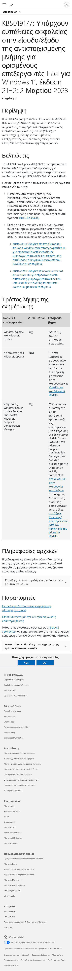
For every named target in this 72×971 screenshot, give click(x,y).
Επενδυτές (8, 927)
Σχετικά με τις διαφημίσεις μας (33, 960)
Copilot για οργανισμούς (14, 679)
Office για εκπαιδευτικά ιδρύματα (18, 774)
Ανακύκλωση (9, 732)
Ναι (26, 662)
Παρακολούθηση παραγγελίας (16, 727)
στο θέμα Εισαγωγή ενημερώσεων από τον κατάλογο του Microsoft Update (58, 525)
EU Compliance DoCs (56, 960)
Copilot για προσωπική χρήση (16, 685)
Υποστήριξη (10, 11)
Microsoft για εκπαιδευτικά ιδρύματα (19, 753)
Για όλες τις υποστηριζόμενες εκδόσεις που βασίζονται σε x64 (34, 582)
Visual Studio (9, 896)
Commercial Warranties (13, 738)
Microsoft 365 (9, 690)
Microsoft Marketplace (13, 880)
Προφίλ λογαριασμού (12, 711)
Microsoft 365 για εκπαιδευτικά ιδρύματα (21, 769)
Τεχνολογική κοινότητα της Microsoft (19, 874)
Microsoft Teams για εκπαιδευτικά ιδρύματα (22, 764)
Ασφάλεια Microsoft (12, 811)
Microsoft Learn (10, 864)
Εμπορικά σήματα (11, 960)
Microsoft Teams (11, 843)
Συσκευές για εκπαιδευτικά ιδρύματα (19, 758)
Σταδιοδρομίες (10, 911)
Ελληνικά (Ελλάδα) (16, 937)
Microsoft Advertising (12, 832)
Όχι (45, 662)
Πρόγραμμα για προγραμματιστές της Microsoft (23, 858)
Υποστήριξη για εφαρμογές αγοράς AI (19, 869)
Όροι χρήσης (57, 955)
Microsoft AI (9, 806)
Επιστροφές (9, 721)
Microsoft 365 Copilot (13, 838)
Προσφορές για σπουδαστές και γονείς (20, 785)
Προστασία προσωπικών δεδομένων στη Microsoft (25, 922)
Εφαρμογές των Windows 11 (15, 695)
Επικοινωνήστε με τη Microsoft (16, 955)
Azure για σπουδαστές (13, 790)
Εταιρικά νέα (9, 916)
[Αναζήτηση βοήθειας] (12, 4)
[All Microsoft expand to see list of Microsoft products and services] (4, 5)
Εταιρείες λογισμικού (12, 890)
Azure (6, 816)
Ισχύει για (11, 98)
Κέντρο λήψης (9, 716)
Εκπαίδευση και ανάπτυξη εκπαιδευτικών (21, 780)
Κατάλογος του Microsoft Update (57, 391)
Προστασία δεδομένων (40, 955)
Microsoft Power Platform (14, 885)
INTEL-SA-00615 (29, 217)
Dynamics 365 (9, 822)
